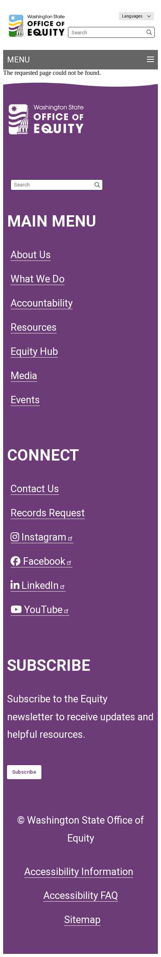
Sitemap (82, 919)
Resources (34, 327)
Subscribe (24, 772)
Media (24, 375)
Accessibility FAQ (80, 895)
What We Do (37, 279)
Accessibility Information (78, 871)
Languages (133, 16)
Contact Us (35, 488)
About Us (31, 255)
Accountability (42, 303)
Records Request (48, 513)
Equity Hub (34, 351)
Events (25, 400)
